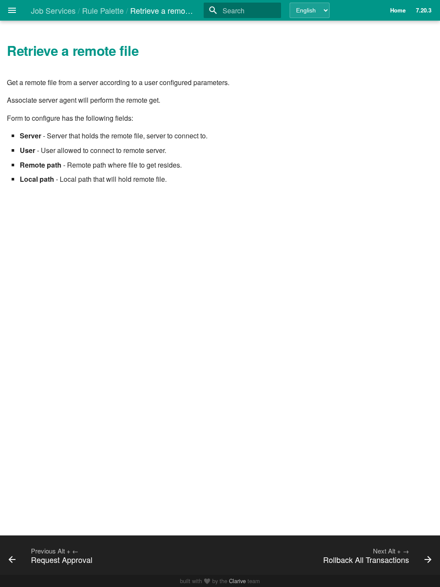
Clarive (237, 581)
